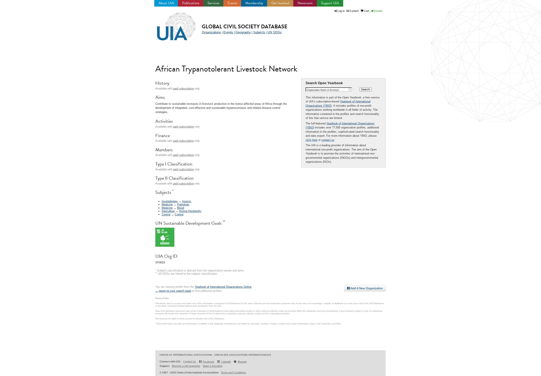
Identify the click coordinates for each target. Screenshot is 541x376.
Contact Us (189, 361)
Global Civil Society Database (244, 26)
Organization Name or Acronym (323, 90)
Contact (354, 11)
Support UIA (330, 3)
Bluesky (242, 361)
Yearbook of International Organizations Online (223, 286)
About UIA (166, 3)
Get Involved (280, 3)
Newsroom (305, 3)
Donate (378, 11)
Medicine (167, 204)
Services (213, 3)
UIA (171, 24)
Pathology (183, 204)
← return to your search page (173, 290)
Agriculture (168, 211)
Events (232, 3)
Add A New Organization (366, 288)
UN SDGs (275, 32)
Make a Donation (213, 366)
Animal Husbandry (190, 211)
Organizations (211, 32)
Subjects (259, 32)
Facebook (208, 361)
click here (311, 140)
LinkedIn (226, 361)
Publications (190, 3)
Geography (243, 32)
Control (166, 214)
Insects (186, 201)
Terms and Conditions (233, 372)
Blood (180, 207)
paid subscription (183, 88)
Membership (254, 3)
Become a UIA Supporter (186, 366)
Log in (341, 11)
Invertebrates (170, 201)
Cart (366, 11)
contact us (327, 140)
